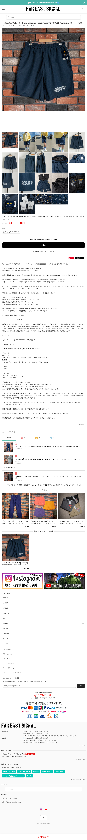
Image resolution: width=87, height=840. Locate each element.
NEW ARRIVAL (8, 644)
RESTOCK (6, 639)
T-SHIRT (6, 613)
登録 (80, 686)
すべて (9, 438)
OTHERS (6, 634)
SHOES (5, 628)
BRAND (5, 598)
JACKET (5, 603)
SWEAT (5, 608)
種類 (3, 228)
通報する (81, 425)
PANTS (5, 623)
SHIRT (5, 618)
